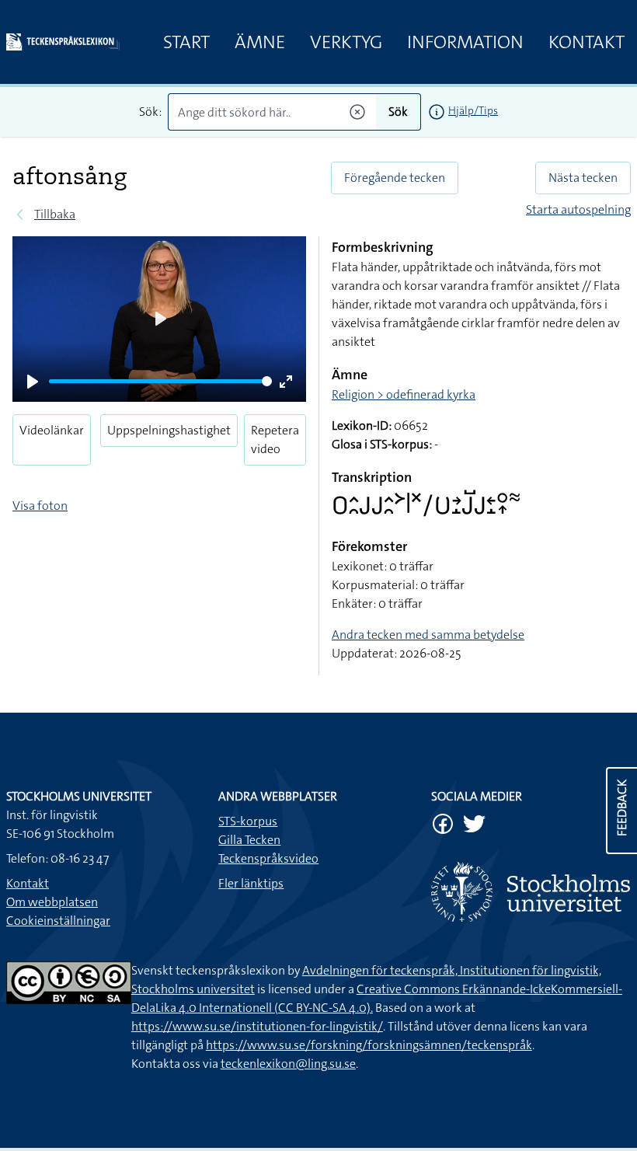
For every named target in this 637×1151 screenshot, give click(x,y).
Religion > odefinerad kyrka (403, 394)
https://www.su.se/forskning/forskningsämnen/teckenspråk (369, 1045)
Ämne (260, 42)
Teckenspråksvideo (268, 858)
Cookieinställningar (58, 920)
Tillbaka (54, 214)
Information (465, 42)
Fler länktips (251, 883)
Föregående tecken (394, 177)
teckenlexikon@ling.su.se (288, 1063)
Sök (398, 111)
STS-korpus (247, 821)
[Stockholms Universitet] (531, 892)
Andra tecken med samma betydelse (428, 634)
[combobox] (272, 112)
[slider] (160, 381)
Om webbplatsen (52, 902)
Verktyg (346, 42)
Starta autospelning (578, 209)
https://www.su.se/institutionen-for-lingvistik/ (257, 1026)
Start (186, 42)
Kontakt (586, 42)
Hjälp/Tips (473, 110)
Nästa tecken (583, 177)
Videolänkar (51, 430)
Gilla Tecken (249, 840)
